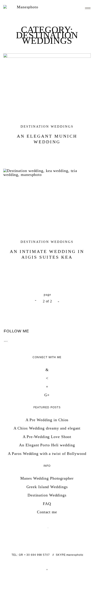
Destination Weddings (47, 495)
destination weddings (47, 126)
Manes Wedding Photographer (46, 478)
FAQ (47, 503)
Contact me (47, 512)
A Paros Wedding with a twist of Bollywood (47, 453)
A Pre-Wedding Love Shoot (47, 437)
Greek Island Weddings (47, 487)
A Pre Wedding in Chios (47, 420)
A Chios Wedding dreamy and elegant (47, 428)
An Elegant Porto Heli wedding (47, 445)
